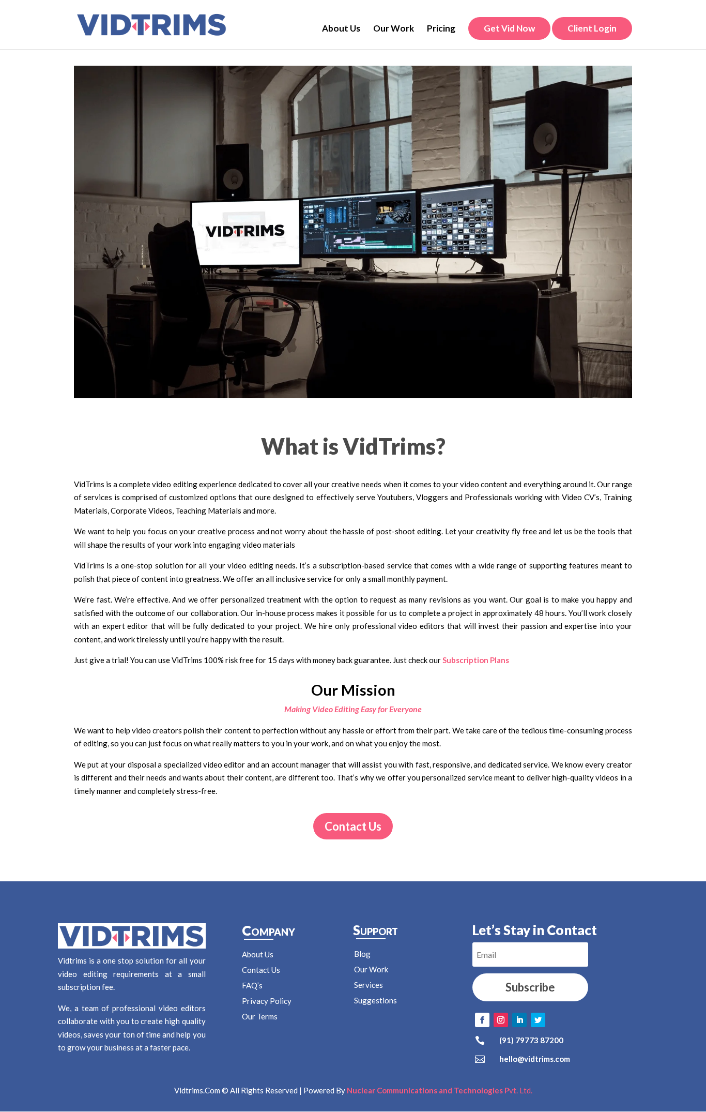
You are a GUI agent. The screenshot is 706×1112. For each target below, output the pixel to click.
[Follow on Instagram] (501, 1020)
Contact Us (353, 826)
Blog (362, 953)
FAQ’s (252, 985)
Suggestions (375, 1000)
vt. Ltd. (439, 1090)
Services (368, 984)
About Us (341, 29)
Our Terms (260, 1016)
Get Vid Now (509, 28)
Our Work (393, 29)
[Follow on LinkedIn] (519, 1020)
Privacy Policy (266, 1000)
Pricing (441, 29)
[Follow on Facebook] (482, 1020)
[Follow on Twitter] (538, 1020)
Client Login (592, 28)
